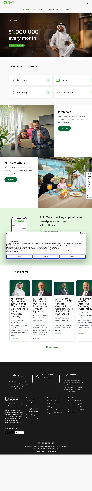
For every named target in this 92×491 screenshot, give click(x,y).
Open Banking (72, 398)
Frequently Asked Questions (55, 413)
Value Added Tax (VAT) (75, 407)
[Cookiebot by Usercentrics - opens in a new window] (78, 233)
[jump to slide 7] (51, 54)
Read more (15, 339)
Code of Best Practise (54, 410)
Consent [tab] (19, 236)
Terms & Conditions (53, 401)
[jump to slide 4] (46, 54)
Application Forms (52, 404)
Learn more (64, 128)
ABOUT (61, 9)
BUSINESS (34, 9)
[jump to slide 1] (40, 54)
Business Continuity (32, 418)
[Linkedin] (49, 443)
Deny (19, 256)
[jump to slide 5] (48, 54)
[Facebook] (39, 443)
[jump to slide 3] (44, 54)
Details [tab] (46, 236)
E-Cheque (50, 407)
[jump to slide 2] (42, 54)
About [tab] (73, 236)
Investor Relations (31, 403)
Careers (28, 406)
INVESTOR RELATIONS (51, 9)
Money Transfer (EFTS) (75, 404)
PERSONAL (26, 9)
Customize (45, 256)
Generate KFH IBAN (74, 401)
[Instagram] (46, 443)
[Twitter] (43, 443)
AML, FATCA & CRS (32, 412)
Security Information (32, 409)
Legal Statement (51, 451)
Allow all (72, 256)
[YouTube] (53, 443)
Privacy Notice (40, 451)
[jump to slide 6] (49, 54)
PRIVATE (41, 9)
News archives (53, 347)
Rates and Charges (53, 398)
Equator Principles (31, 415)
